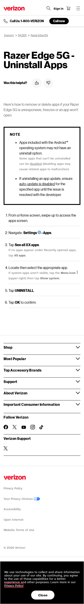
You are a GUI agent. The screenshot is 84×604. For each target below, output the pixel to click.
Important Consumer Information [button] (32, 404)
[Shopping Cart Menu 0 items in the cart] (68, 8)
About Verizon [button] (16, 393)
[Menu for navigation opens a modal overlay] (78, 8)
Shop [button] (8, 347)
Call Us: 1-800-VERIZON (27, 21)
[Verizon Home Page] (14, 8)
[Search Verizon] (49, 8)
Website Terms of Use (19, 530)
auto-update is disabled (37, 184)
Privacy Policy (13, 488)
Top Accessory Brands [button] (22, 370)
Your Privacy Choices (19, 499)
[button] (37, 83)
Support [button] (10, 381)
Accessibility (12, 509)
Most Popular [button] (15, 359)
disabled (36, 164)
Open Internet (14, 519)
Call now (59, 21)
